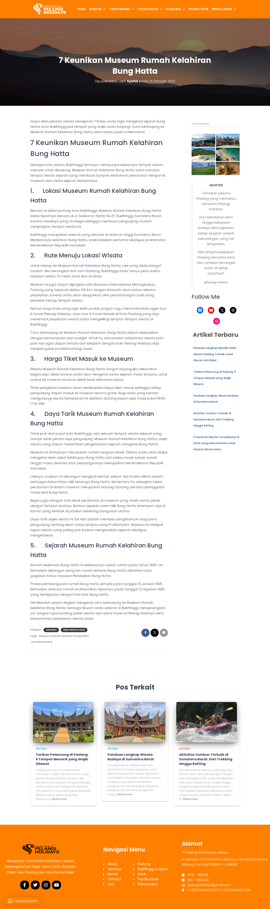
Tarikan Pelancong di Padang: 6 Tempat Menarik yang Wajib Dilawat (214, 378)
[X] (222, 310)
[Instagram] (216, 321)
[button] (203, 140)
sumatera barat (41, 642)
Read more (59, 799)
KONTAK (95, 9)
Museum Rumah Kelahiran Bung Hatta (64, 636)
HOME (81, 9)
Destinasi (51, 630)
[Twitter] (35, 885)
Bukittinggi (88, 210)
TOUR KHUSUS (148, 9)
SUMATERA (173, 9)
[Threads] (233, 310)
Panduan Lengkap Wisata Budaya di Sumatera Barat (130, 756)
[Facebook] (200, 310)
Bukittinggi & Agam (74, 630)
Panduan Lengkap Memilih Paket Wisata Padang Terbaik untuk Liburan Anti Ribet (214, 354)
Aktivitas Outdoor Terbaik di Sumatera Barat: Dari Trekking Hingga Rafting (213, 419)
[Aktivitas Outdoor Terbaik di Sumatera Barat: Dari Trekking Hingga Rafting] (206, 722)
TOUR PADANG (119, 9)
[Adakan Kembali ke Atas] (262, 901)
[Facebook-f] (24, 885)
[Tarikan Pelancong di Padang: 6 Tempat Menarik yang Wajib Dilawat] (63, 722)
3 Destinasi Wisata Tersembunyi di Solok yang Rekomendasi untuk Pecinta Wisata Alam (216, 443)
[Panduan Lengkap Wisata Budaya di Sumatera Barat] (135, 722)
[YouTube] (211, 310)
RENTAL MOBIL (222, 9)
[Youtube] (56, 885)
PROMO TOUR (198, 9)
